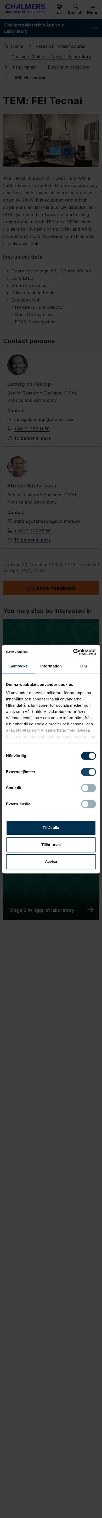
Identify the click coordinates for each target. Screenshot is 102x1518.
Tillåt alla (51, 827)
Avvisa (51, 861)
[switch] (88, 772)
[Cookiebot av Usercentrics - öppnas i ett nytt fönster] (73, 651)
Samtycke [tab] (18, 666)
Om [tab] (83, 666)
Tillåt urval (51, 844)
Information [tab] (51, 666)
